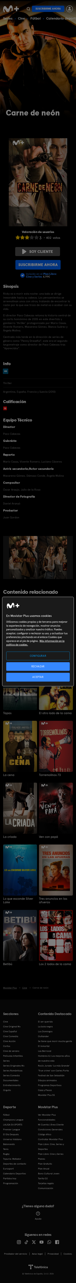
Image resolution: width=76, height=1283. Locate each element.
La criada (10, 837)
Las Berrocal (44, 1051)
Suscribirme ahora (48, 8)
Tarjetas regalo (46, 1183)
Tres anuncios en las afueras (53, 900)
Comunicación (45, 1188)
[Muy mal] (18, 237)
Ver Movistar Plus (47, 1114)
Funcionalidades (46, 1119)
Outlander (43, 1036)
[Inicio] (11, 9)
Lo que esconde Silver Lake (18, 900)
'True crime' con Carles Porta (53, 1070)
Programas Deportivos (49, 1085)
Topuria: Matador (12, 1159)
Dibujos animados (47, 1080)
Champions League (13, 1119)
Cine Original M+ (12, 1026)
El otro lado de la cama (55, 713)
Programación (10, 1183)
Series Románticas (12, 1070)
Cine (21, 18)
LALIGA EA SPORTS (12, 1124)
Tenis (5, 1149)
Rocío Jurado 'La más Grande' (54, 1065)
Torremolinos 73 (50, 775)
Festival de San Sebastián (51, 1075)
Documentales (10, 1080)
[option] (23, 557)
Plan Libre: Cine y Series (50, 1154)
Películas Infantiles (13, 1056)
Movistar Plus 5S (46, 1095)
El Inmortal (43, 1046)
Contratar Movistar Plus (50, 1139)
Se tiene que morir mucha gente (55, 1041)
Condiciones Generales (50, 1129)
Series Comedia (11, 1075)
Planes (41, 1159)
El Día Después (11, 1134)
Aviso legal (37, 1253)
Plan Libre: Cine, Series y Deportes (51, 1146)
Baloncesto (9, 1144)
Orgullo (7, 1090)
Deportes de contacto (14, 1163)
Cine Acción (9, 1041)
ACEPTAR (38, 677)
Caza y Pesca (45, 1090)
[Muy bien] (36, 237)
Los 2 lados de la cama (55, 964)
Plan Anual (43, 1168)
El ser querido (45, 1021)
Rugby (6, 1154)
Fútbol (35, 18)
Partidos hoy (9, 1178)
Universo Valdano (12, 1139)
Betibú (7, 964)
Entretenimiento (11, 1085)
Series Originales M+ (14, 1065)
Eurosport (8, 1168)
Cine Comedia (10, 1036)
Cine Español (10, 1031)
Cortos (6, 1046)
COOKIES (68, 1253)
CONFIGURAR (38, 655)
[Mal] (22, 237)
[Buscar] (28, 9)
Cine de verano (11, 1051)
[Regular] (27, 237)
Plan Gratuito (45, 1163)
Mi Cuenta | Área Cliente (51, 1124)
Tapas (7, 713)
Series (7, 18)
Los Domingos (45, 1031)
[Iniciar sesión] (69, 9)
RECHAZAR (38, 666)
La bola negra (45, 1026)
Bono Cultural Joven (48, 1173)
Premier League (11, 1129)
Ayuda (38, 1218)
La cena (8, 775)
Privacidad (53, 1253)
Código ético (44, 1134)
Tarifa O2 (43, 1178)
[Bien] (32, 237)
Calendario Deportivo (14, 1173)
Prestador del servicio (15, 1253)
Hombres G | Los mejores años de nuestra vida (54, 1058)
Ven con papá (48, 837)
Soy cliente (41, 251)
